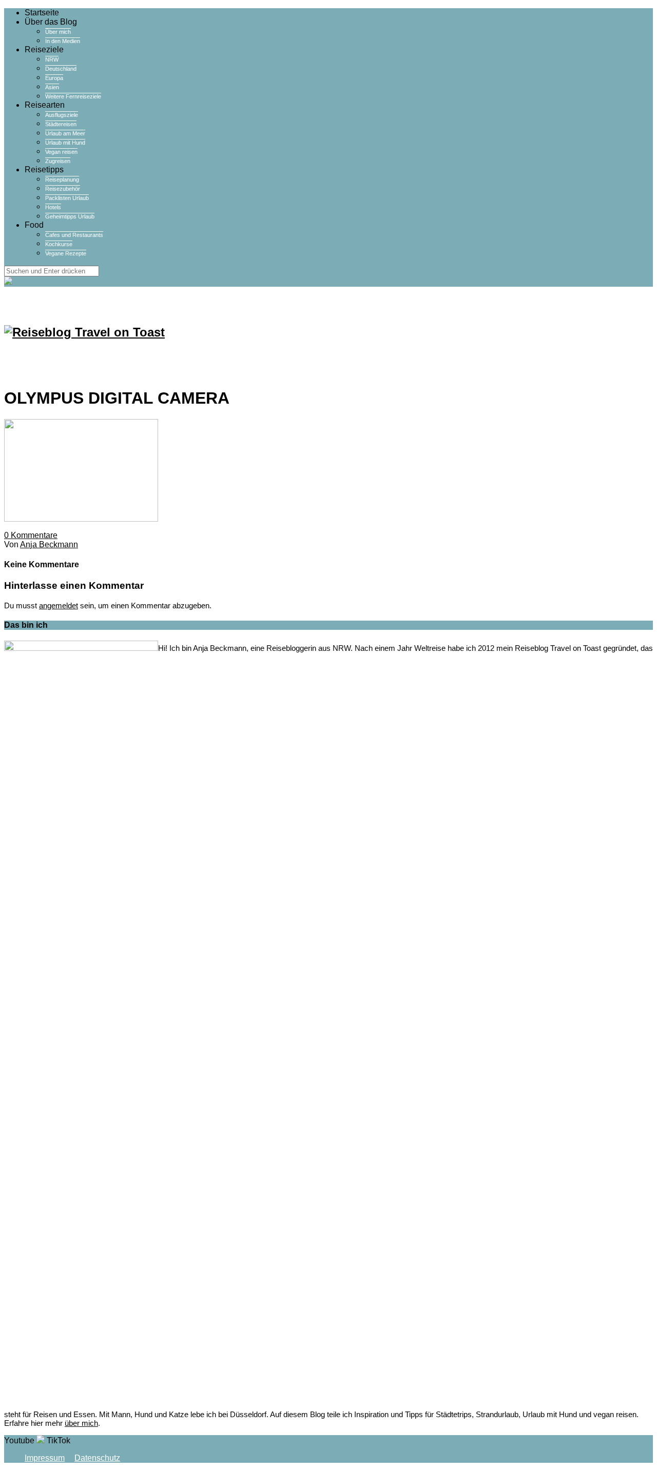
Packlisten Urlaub (67, 198)
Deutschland (60, 69)
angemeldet (58, 605)
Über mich (58, 32)
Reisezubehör (62, 189)
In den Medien (62, 41)
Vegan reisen (61, 152)
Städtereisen (60, 124)
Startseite (42, 12)
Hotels (53, 207)
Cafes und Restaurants (74, 235)
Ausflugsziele (61, 115)
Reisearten (45, 105)
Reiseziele (44, 49)
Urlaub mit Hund (65, 143)
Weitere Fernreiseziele (73, 96)
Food (34, 225)
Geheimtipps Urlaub (69, 216)
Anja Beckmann (49, 544)
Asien (52, 87)
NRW (52, 59)
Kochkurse (58, 244)
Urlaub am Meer (65, 133)
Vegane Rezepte (65, 253)
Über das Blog (51, 21)
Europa (54, 78)
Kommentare (30, 535)
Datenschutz (97, 1458)
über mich (81, 1423)
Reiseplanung (62, 179)
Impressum (45, 1458)
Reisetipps (44, 169)
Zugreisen (57, 161)
